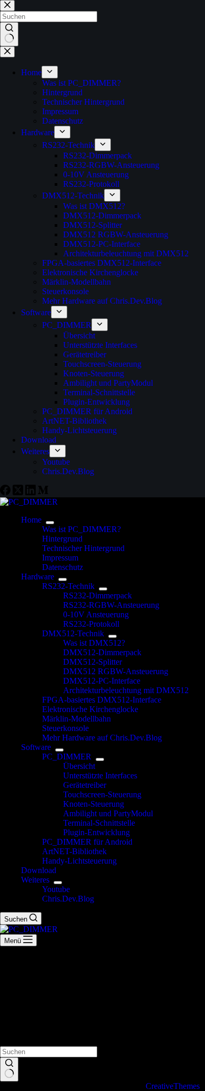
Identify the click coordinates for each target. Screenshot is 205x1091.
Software (36, 747)
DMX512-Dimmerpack (102, 652)
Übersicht (79, 766)
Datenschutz (62, 567)
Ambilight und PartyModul (108, 813)
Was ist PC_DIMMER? (81, 529)
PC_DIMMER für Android (87, 841)
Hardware (37, 576)
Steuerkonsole (65, 728)
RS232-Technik (68, 586)
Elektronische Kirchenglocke (90, 709)
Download (38, 870)
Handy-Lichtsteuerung (79, 860)
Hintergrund (62, 538)
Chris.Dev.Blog (68, 898)
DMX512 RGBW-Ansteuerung (115, 671)
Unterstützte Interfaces (100, 775)
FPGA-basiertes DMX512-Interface (101, 699)
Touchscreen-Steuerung (102, 794)
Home (31, 519)
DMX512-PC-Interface (101, 680)
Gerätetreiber (84, 784)
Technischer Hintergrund (83, 548)
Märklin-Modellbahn (76, 718)
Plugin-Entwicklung (96, 832)
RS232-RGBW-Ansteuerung (111, 604)
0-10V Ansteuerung (96, 614)
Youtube (56, 889)
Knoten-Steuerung (93, 803)
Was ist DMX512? (94, 642)
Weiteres (35, 879)
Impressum (60, 557)
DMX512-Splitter (92, 661)
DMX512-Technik (73, 633)
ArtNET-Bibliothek (74, 851)
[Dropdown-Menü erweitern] (50, 522)
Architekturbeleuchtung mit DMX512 (126, 690)
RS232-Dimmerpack (97, 595)
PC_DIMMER (66, 756)
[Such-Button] (9, 1069)
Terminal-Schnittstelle (99, 822)
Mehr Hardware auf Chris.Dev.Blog (102, 737)
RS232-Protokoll (91, 623)
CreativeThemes (173, 1086)
